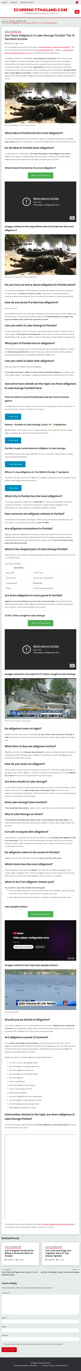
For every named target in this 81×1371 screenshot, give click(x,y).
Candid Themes (62, 1365)
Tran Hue (20, 43)
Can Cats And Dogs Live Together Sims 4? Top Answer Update (58, 1253)
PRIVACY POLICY (27, 2)
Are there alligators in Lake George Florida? (53, 47)
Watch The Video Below (40, 175)
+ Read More (13, 488)
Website (5, 1335)
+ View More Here (15, 464)
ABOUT (5, 2)
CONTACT (14, 2)
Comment (6, 1293)
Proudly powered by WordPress (26, 1365)
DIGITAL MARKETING (13, 31)
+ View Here (13, 416)
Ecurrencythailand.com (40, 10)
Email (4, 1327)
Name (4, 1318)
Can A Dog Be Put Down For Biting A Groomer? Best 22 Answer (19, 1253)
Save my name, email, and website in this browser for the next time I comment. (33, 1344)
